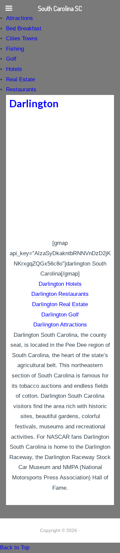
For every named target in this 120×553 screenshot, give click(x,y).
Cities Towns (22, 38)
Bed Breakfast (23, 28)
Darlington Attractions (60, 324)
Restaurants (21, 89)
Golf (11, 59)
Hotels (14, 69)
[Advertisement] (60, 175)
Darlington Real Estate (60, 304)
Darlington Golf (60, 314)
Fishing (15, 49)
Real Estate (20, 79)
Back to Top (14, 547)
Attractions (19, 18)
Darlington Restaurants (60, 294)
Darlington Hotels (60, 284)
